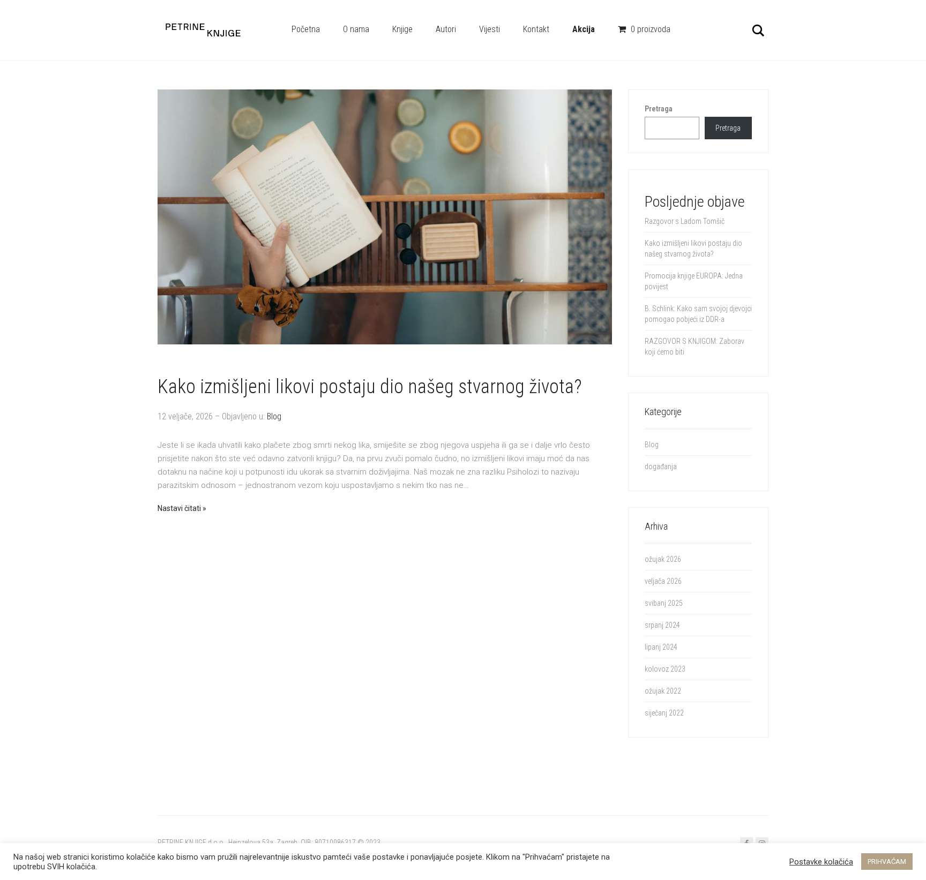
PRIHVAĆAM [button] (887, 862)
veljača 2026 (663, 581)
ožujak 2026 (663, 559)
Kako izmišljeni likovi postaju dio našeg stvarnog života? (370, 386)
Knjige (402, 29)
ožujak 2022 (663, 691)
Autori (446, 29)
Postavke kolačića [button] (821, 862)
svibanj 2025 (664, 603)
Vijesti (489, 29)
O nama (356, 29)
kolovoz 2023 (665, 669)
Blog (274, 416)
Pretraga (659, 108)
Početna (306, 29)
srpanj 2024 (662, 625)
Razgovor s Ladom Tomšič (685, 221)
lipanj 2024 (661, 647)
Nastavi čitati (179, 508)
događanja (661, 466)
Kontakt (536, 29)
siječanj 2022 (664, 713)
